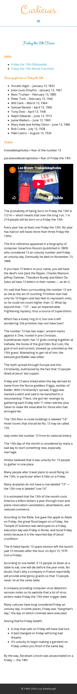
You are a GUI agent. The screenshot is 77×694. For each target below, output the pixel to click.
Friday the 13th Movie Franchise (32, 69)
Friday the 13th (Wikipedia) (29, 64)
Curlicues (38, 9)
